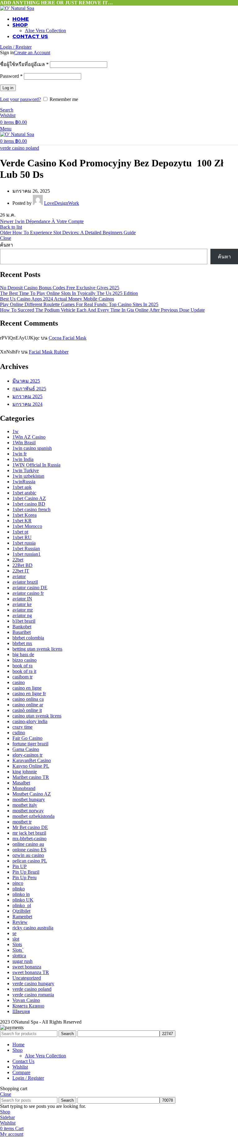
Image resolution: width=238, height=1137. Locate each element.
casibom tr (22, 676)
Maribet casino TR (30, 777)
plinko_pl (21, 905)
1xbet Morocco (27, 526)
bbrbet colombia (28, 637)
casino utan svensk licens (36, 715)
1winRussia (23, 481)
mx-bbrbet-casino (29, 838)
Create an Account (32, 52)
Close (5, 238)
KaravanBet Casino (31, 760)
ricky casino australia (32, 927)
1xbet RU (22, 537)
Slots (17, 944)
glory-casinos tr (27, 754)
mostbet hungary (28, 799)
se (14, 933)
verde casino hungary (33, 983)
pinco (17, 883)
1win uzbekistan (28, 476)
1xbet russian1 (26, 554)
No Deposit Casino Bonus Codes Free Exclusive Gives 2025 (59, 287)
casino (18, 682)
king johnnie (24, 771)
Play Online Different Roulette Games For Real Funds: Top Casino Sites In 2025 (79, 304)
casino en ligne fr (29, 693)
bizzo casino (24, 660)
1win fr (19, 453)
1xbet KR (22, 520)
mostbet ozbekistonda (33, 816)
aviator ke (22, 604)
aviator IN (22, 598)
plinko (18, 888)
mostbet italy (24, 805)
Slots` (18, 950)
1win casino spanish (32, 448)
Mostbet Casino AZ (31, 794)
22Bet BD (22, 565)
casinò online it (27, 710)
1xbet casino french (31, 509)
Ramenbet (22, 916)
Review (20, 922)
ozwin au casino (28, 855)
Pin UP (19, 866)
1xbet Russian (26, 548)
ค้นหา (6, 245)
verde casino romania (33, 994)
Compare (21, 1072)
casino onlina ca (28, 699)
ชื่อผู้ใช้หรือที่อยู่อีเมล (24, 64)
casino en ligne (27, 688)
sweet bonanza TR (30, 972)
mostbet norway (28, 810)
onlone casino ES (29, 849)
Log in (7, 88)
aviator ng (22, 615)
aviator (19, 576)
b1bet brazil (23, 621)
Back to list (11, 227)
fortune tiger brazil (30, 743)
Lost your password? (20, 99)
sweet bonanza (26, 966)
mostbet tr (22, 821)
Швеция (21, 1011)
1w (15, 431)
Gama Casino (25, 749)
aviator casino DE (29, 587)
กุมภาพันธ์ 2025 (29, 388)
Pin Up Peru (24, 877)
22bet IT (20, 570)
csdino (18, 732)
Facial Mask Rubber (48, 351)
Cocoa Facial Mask (67, 337)
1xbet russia (24, 543)
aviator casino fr (28, 593)
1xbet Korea (24, 515)
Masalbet (21, 782)
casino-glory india (29, 721)
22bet (17, 559)
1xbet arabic (24, 492)
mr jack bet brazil (29, 833)
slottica (19, 955)
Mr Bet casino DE (30, 827)
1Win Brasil (24, 442)
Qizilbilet (21, 911)
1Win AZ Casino (29, 437)
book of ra (22, 665)
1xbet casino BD (28, 504)
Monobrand (23, 788)
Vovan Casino (26, 1000)
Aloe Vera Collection (45, 30)
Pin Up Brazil (25, 872)
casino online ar (27, 704)
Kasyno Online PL (30, 766)
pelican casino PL (29, 860)
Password (11, 76)
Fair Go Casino (27, 738)
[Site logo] (17, 8)
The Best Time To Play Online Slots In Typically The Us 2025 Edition (69, 293)
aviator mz (22, 609)
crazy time (22, 727)
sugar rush (22, 961)
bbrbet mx (22, 643)
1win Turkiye (25, 470)
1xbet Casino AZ (29, 498)
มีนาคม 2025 (26, 381)
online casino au (28, 844)
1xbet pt (20, 531)
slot (15, 939)
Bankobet (21, 626)
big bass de (23, 654)
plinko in (21, 894)
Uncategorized (26, 978)
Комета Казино (28, 1005)
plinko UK (22, 899)
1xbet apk (22, 487)
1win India (22, 459)
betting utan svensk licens (37, 649)
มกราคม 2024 (27, 404)
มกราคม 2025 (27, 396)
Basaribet (21, 632)
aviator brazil (25, 582)
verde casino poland (19, 148)
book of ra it (24, 671)
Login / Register (28, 1078)
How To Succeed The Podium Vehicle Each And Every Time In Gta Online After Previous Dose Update (102, 310)
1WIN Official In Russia (36, 465)
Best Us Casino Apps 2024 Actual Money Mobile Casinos (57, 298)
